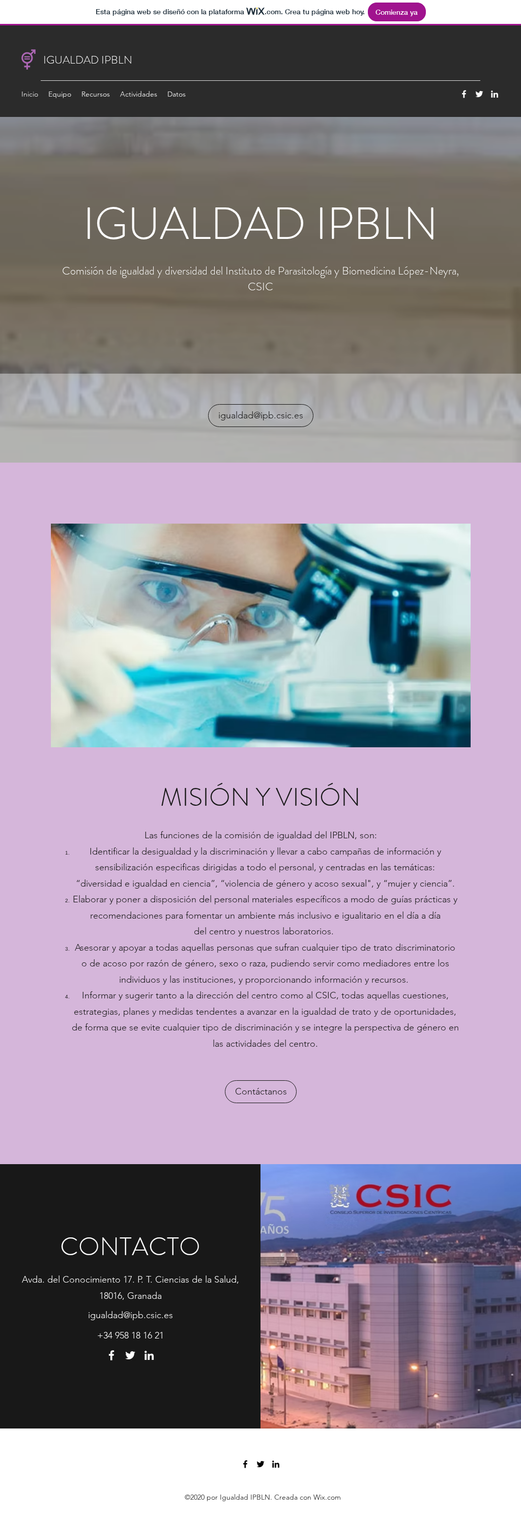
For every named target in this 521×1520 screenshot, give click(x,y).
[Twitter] (479, 94)
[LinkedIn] (494, 94)
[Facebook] (464, 94)
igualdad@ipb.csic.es (130, 1315)
